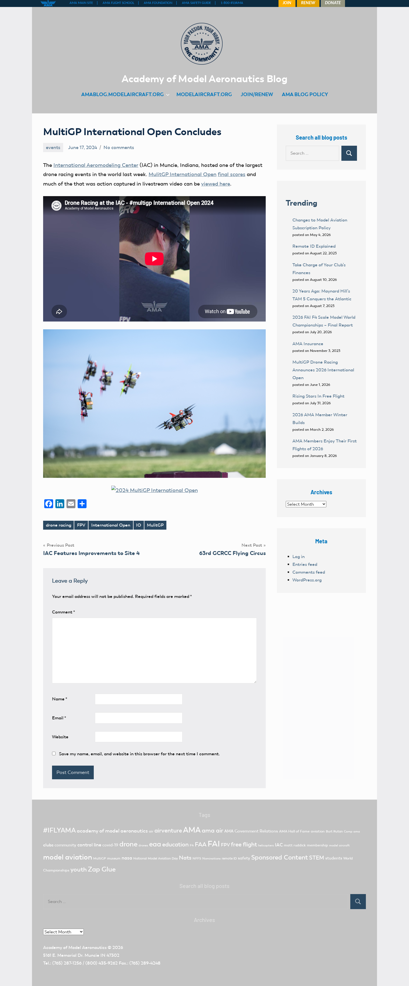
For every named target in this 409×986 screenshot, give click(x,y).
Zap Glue (102, 869)
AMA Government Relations (251, 831)
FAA (200, 844)
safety (244, 858)
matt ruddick (295, 845)
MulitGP (155, 525)
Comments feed (308, 572)
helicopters (266, 845)
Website (60, 736)
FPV (81, 525)
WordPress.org (307, 580)
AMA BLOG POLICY (305, 94)
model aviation (67, 857)
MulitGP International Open (182, 174)
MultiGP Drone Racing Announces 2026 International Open (323, 369)
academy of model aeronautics (112, 831)
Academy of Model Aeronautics (75, 947)
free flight (244, 844)
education (175, 844)
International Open (110, 525)
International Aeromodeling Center (95, 165)
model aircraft (339, 845)
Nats (185, 857)
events (53, 147)
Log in (298, 556)
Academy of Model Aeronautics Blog (204, 78)
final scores (231, 174)
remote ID (229, 858)
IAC (279, 845)
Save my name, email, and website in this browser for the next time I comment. (139, 753)
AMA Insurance (307, 343)
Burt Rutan (334, 831)
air (151, 831)
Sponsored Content (279, 857)
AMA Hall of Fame (294, 831)
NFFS (197, 858)
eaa (155, 844)
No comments (119, 147)
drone (128, 844)
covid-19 (110, 845)
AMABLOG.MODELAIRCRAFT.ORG (122, 94)
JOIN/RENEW (257, 94)
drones (143, 845)
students (333, 858)
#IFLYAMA (59, 830)
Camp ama (352, 831)
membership (317, 845)
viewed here (215, 184)
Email (59, 717)
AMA (192, 829)
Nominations (211, 858)
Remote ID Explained (314, 246)
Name (59, 699)
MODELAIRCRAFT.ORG (204, 94)
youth (78, 869)
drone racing (58, 525)
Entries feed (304, 564)
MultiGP (99, 858)
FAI (214, 844)
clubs (48, 845)
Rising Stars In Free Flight (318, 396)
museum (113, 858)
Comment (63, 612)
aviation (318, 831)
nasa (127, 858)
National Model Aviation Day (155, 858)
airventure (168, 830)
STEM (316, 857)
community (65, 845)
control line (89, 845)
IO (138, 525)
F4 (192, 845)
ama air (212, 830)
